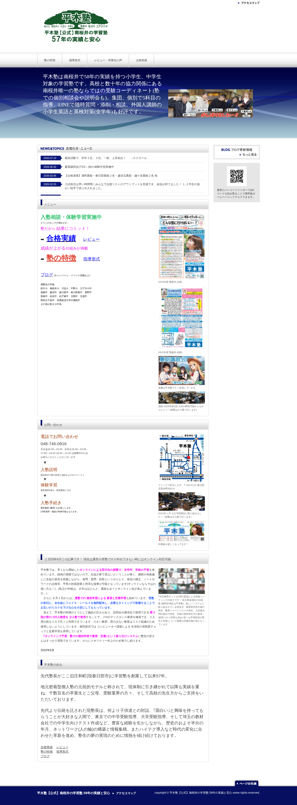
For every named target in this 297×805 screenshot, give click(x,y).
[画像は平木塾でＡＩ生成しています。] (182, 370)
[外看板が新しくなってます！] (182, 530)
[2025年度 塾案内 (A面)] (182, 246)
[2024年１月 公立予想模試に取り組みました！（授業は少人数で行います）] (182, 501)
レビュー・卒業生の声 (108, 60)
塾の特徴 (49, 60)
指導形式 (74, 60)
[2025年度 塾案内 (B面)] (182, 317)
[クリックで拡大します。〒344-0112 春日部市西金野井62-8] (182, 458)
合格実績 (141, 60)
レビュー (62, 747)
